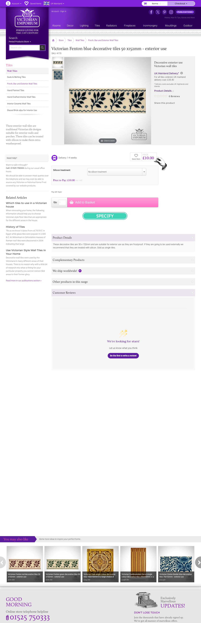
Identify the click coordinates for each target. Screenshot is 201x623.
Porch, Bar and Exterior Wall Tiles (22, 83)
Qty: (55, 202)
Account (55, 11)
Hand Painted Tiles (15, 90)
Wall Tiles (12, 70)
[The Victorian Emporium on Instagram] (171, 12)
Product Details (163, 90)
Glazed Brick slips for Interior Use (22, 110)
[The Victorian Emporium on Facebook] (151, 12)
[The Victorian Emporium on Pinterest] (164, 12)
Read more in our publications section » (23, 280)
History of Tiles (15, 226)
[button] (123, 237)
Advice (183, 18)
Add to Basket (85, 202)
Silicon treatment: (62, 170)
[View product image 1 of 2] (57, 62)
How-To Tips (175, 18)
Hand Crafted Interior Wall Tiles (21, 97)
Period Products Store (19, 41)
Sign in (63, 11)
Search (13, 38)
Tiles (9, 65)
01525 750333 (30, 616)
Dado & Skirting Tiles (16, 77)
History (167, 18)
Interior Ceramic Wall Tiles (19, 103)
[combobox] (116, 171)
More (193, 18)
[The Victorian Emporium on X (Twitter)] (157, 12)
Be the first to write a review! (123, 355)
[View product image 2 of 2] (57, 74)
